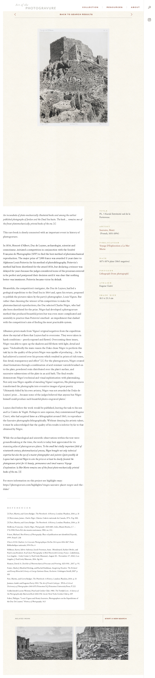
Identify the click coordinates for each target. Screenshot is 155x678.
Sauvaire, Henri (106, 230)
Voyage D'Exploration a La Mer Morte (114, 247)
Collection (90, 7)
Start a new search (116, 619)
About (135, 7)
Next (129, 14)
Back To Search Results (76, 14)
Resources (115, 7)
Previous (21, 14)
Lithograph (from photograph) (114, 273)
